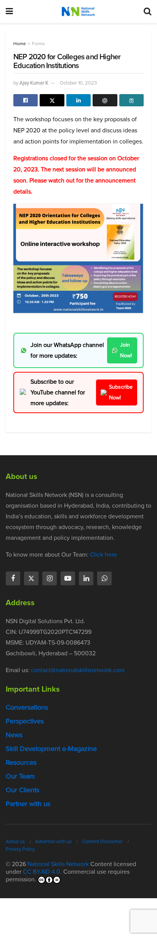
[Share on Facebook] (25, 100)
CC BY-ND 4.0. (42, 871)
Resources (21, 762)
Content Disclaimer (102, 841)
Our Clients (22, 790)
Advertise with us (53, 841)
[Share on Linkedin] (78, 100)
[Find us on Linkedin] (86, 578)
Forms (38, 43)
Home (19, 43)
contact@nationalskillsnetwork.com (78, 670)
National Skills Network (58, 864)
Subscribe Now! (121, 392)
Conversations (27, 707)
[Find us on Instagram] (49, 578)
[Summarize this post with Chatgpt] (105, 100)
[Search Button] (147, 11)
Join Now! (126, 350)
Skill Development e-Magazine (51, 749)
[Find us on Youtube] (68, 578)
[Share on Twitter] (52, 100)
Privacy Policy (20, 849)
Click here (103, 554)
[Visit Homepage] (78, 11)
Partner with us (28, 804)
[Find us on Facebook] (13, 578)
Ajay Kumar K (33, 82)
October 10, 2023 (78, 82)
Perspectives (25, 721)
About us (15, 841)
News (14, 735)
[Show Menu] (9, 11)
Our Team (20, 776)
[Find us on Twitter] (31, 578)
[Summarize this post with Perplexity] (131, 100)
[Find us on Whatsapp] (104, 578)
